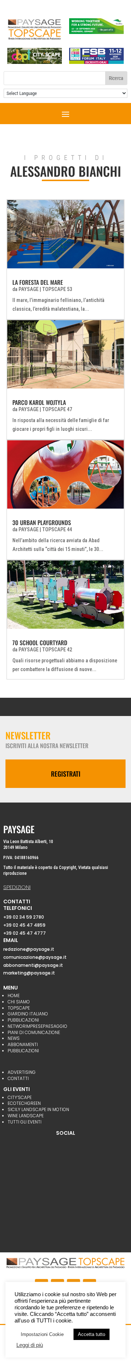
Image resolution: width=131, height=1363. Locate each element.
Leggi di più (29, 1345)
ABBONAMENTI (23, 1044)
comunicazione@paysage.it (35, 957)
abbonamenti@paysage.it (33, 965)
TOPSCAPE (19, 1008)
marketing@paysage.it (29, 973)
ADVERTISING (22, 1072)
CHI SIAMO (19, 1002)
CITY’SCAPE (20, 1097)
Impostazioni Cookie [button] (42, 1334)
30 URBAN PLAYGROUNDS (41, 522)
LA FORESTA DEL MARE (37, 282)
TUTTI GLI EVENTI (24, 1122)
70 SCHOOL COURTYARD (39, 642)
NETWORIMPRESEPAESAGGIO (37, 1026)
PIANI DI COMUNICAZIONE (34, 1032)
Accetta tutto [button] (91, 1334)
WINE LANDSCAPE (26, 1116)
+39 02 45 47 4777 (24, 933)
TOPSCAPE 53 (57, 289)
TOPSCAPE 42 (57, 649)
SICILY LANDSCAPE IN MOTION (38, 1109)
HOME (14, 995)
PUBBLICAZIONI (23, 1020)
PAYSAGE (29, 289)
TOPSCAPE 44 (57, 529)
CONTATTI (18, 1078)
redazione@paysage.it (28, 949)
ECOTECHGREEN (24, 1103)
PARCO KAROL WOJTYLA (39, 402)
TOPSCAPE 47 (57, 409)
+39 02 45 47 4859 (24, 925)
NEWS (14, 1038)
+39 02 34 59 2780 (23, 917)
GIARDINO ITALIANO (28, 1014)
